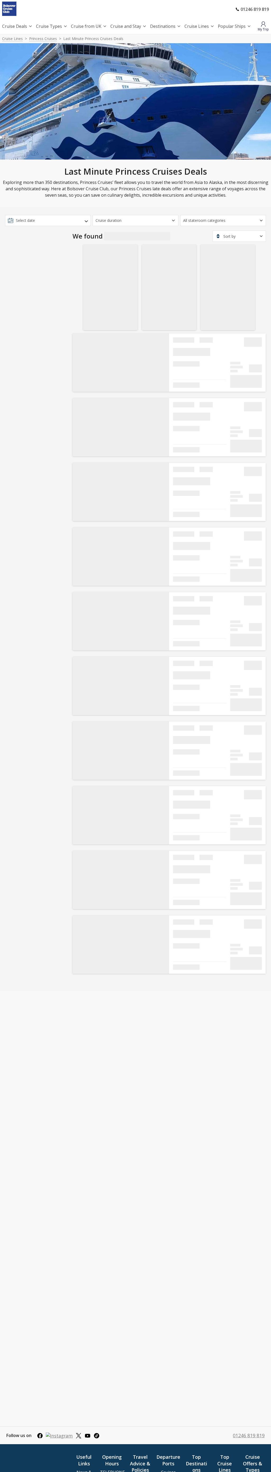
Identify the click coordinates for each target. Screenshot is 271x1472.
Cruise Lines (196, 26)
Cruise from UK (86, 26)
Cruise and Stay (125, 26)
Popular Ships (232, 26)
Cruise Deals (14, 26)
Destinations (162, 26)
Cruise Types (49, 26)
